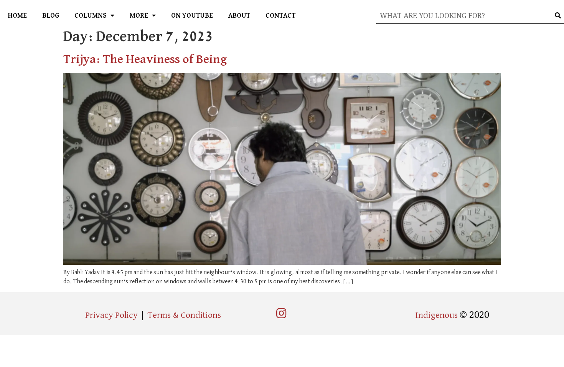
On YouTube (192, 15)
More (139, 15)
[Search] (558, 15)
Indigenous (437, 315)
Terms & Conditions (184, 315)
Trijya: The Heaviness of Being (145, 59)
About (239, 15)
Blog (50, 15)
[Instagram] (281, 313)
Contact (280, 15)
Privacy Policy (111, 315)
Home (17, 15)
